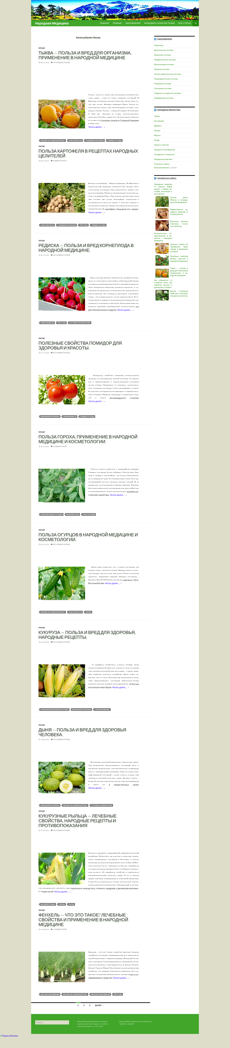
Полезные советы (161, 164)
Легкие (88, 612)
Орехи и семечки (161, 145)
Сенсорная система (162, 88)
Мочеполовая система (164, 64)
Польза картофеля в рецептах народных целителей (88, 153)
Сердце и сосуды (115, 140)
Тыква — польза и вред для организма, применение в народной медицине (85, 55)
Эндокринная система (163, 98)
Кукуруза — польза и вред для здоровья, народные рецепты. (87, 635)
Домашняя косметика (50, 416)
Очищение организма (95, 140)
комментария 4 (60, 161)
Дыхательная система (163, 50)
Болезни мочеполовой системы (55, 709)
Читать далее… (97, 127)
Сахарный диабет (102, 709)
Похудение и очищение (164, 154)
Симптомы (158, 45)
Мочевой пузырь (48, 904)
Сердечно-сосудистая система (167, 93)
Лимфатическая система (165, 59)
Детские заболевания (50, 994)
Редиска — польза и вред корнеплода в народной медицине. (86, 248)
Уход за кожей (89, 514)
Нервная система (161, 69)
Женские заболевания (100, 994)
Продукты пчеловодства (164, 149)
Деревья (157, 126)
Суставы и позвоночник (79, 323)
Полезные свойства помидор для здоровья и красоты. (80, 345)
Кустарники (159, 121)
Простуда (84, 225)
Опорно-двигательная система (167, 74)
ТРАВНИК (117, 23)
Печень (62, 904)
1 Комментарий (60, 446)
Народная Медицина (52, 23)
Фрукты (157, 135)
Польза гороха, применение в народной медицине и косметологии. (87, 439)
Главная (104, 23)
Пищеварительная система (166, 79)
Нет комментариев (61, 63)
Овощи (41, 48)
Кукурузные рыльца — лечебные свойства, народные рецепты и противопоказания (77, 820)
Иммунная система (162, 55)
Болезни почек (72, 514)
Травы (157, 116)
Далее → (99, 1005)
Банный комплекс (161, 167)
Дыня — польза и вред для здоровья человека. (82, 732)
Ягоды (157, 140)
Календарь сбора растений (159, 23)
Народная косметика (163, 159)
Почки (71, 904)
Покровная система (162, 83)
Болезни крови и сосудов (52, 514)
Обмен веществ (47, 323)
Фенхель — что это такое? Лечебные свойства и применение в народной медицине (83, 919)
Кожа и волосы (75, 140)
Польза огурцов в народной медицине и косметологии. (88, 537)
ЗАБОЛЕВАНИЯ (133, 23)
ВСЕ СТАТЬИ (184, 23)
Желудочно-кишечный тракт (53, 140)
